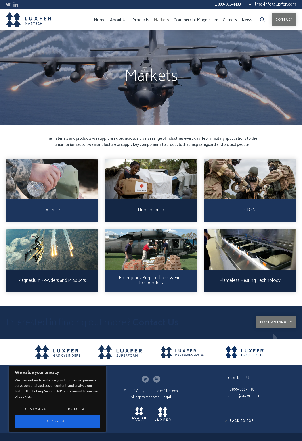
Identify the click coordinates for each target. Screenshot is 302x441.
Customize (35, 409)
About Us (119, 20)
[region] (57, 399)
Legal (166, 398)
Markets (161, 20)
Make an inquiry (276, 322)
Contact (284, 20)
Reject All (78, 409)
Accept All (57, 421)
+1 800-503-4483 (227, 4)
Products (140, 20)
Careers (230, 20)
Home (99, 20)
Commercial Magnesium (196, 20)
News (247, 20)
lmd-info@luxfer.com (275, 4)
